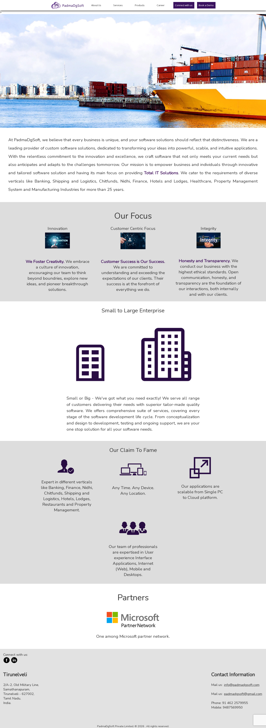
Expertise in (36, 36)
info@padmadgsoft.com (241, 684)
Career (160, 5)
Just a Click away (32, 92)
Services (118, 5)
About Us (96, 5)
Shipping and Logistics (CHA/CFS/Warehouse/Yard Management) (137, 58)
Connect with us (184, 5)
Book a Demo (206, 5)
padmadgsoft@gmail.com (243, 694)
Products (140, 5)
